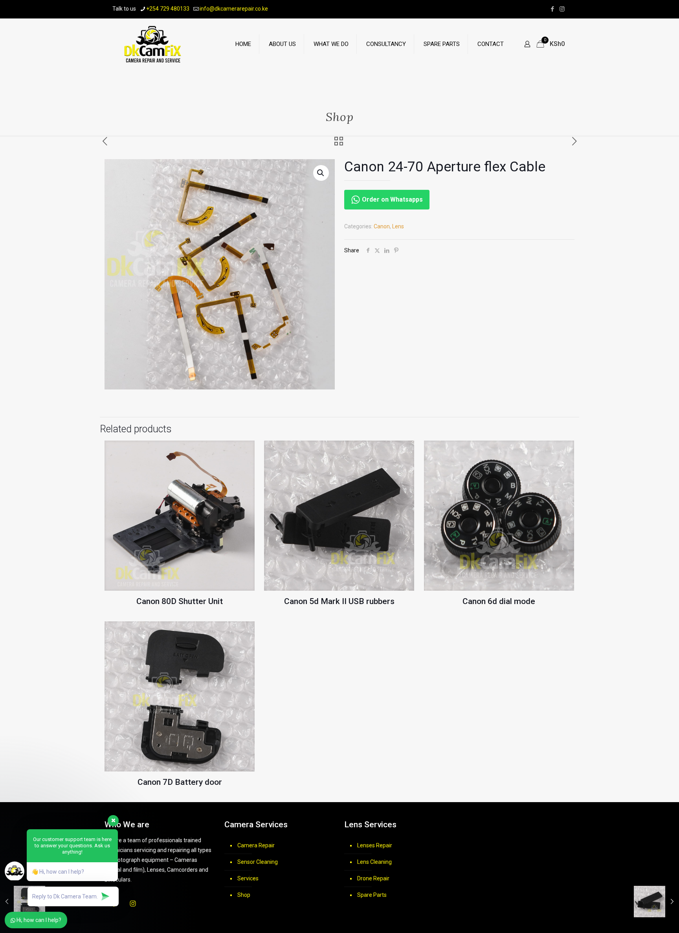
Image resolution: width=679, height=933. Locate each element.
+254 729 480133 (167, 9)
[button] (321, 173)
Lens (398, 226)
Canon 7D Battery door (180, 782)
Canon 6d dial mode (498, 601)
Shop (243, 895)
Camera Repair (256, 845)
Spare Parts (372, 895)
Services (248, 878)
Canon (382, 226)
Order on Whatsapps (391, 199)
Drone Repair (373, 878)
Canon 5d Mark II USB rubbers (339, 601)
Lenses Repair (374, 845)
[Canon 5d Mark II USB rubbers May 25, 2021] (656, 901)
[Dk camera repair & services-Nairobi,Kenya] (153, 44)
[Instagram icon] (562, 9)
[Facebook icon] (552, 9)
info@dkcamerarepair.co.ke (234, 9)
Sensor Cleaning (257, 862)
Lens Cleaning (374, 862)
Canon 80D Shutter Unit (179, 601)
